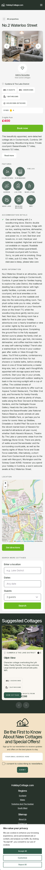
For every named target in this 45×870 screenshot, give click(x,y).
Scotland (22, 796)
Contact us (22, 823)
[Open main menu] (41, 5)
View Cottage (12, 695)
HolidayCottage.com (14, 5)
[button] (22, 509)
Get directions (13, 547)
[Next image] (38, 46)
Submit (22, 770)
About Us (22, 819)
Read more (9, 155)
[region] (22, 847)
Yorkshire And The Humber (22, 804)
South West (22, 808)
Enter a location (12, 564)
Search (22, 605)
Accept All (22, 851)
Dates (7, 577)
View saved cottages (22, 78)
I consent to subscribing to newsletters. (24, 763)
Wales (22, 800)
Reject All (22, 864)
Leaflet (18, 541)
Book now (22, 128)
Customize (22, 858)
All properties (13, 19)
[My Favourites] (37, 5)
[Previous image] (7, 46)
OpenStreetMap (28, 541)
